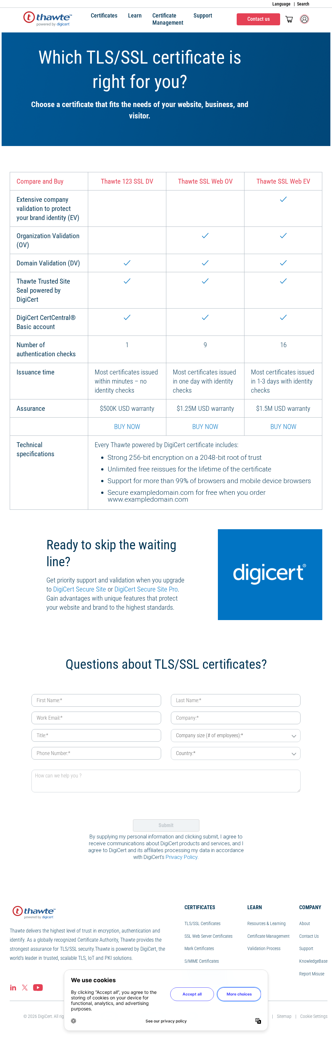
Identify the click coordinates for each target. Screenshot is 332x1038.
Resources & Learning (266, 923)
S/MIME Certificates (201, 961)
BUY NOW (127, 427)
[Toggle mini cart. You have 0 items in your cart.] (289, 19)
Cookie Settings (313, 1016)
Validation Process (263, 948)
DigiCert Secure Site (79, 589)
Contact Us (309, 936)
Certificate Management (268, 936)
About (304, 923)
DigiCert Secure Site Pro (146, 589)
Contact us (258, 19)
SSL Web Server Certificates (208, 936)
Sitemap (284, 1016)
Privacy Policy (181, 857)
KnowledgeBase (313, 961)
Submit (166, 825)
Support (306, 948)
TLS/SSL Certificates (202, 923)
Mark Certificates (199, 948)
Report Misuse (311, 973)
